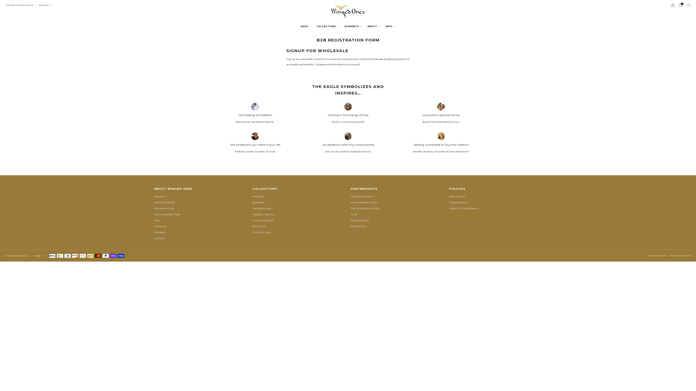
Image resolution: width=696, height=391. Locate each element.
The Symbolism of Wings (365, 208)
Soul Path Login (261, 232)
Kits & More (259, 226)
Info (389, 26)
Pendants (258, 196)
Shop (304, 26)
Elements (352, 26)
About (372, 26)
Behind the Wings (164, 202)
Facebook (160, 226)
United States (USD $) (19, 5)
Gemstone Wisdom (362, 196)
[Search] (689, 5)
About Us (159, 196)
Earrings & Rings (261, 208)
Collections (326, 26)
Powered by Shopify (658, 256)
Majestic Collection (263, 214)
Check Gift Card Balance (463, 208)
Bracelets (258, 202)
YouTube (159, 238)
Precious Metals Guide (167, 214)
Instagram (160, 232)
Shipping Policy (360, 220)
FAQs (157, 220)
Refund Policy (359, 226)
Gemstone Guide (164, 208)
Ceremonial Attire (263, 220)
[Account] (673, 5)
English (44, 5)
